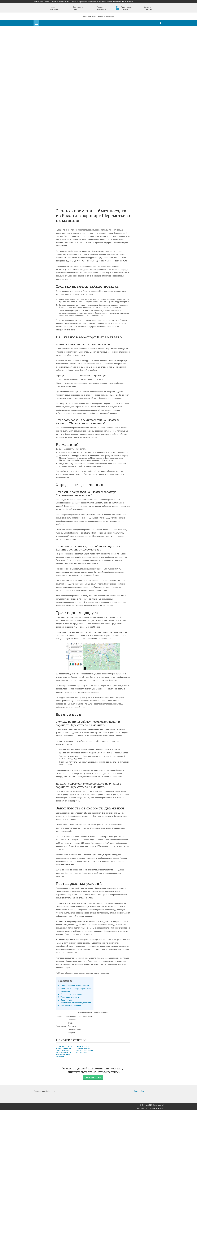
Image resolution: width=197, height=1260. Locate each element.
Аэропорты (43, 39)
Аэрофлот (47, 42)
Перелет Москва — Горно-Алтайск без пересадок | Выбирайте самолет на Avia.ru (84, 1049)
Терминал (47, 160)
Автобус (46, 125)
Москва (46, 61)
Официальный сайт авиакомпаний (57, 176)
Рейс (45, 112)
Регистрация (48, 77)
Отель (45, 147)
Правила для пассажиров (53, 182)
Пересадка (47, 141)
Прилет (46, 138)
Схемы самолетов (50, 87)
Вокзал (46, 74)
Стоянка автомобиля (51, 185)
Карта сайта (139, 1091)
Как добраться (44, 99)
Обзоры (46, 166)
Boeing (45, 90)
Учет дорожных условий (69, 1006)
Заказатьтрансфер (148, 8)
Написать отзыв (93, 1077)
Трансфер (47, 119)
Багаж (45, 144)
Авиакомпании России (41, 2)
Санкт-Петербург (50, 55)
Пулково (46, 58)
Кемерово (47, 68)
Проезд (46, 128)
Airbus (45, 83)
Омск (45, 71)
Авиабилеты (48, 103)
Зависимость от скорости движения (74, 1003)
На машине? (64, 991)
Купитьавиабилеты (53, 8)
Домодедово (48, 45)
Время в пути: (65, 1000)
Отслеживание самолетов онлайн (100, 2)
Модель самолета (50, 96)
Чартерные (47, 106)
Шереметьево (48, 48)
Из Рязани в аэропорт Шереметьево (74, 989)
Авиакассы (117, 2)
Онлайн (46, 173)
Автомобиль (48, 131)
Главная (42, 22)
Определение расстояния (70, 994)
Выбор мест (48, 93)
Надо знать (43, 201)
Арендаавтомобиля (101, 8)
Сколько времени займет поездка (73, 986)
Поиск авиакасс (127, 2)
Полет (40, 134)
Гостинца (46, 154)
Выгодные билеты (50, 195)
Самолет (41, 80)
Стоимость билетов (51, 170)
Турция (46, 52)
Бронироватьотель (78, 8)
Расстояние (48, 115)
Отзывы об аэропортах (79, 2)
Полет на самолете (51, 198)
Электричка (47, 122)
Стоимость (47, 150)
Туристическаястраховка (126, 8)
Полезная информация (48, 163)
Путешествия (43, 189)
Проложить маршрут (51, 192)
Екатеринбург (48, 64)
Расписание (48, 109)
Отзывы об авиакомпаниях (60, 2)
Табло (45, 157)
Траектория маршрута (68, 997)
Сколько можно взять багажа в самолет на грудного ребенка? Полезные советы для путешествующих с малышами (64, 1051)
